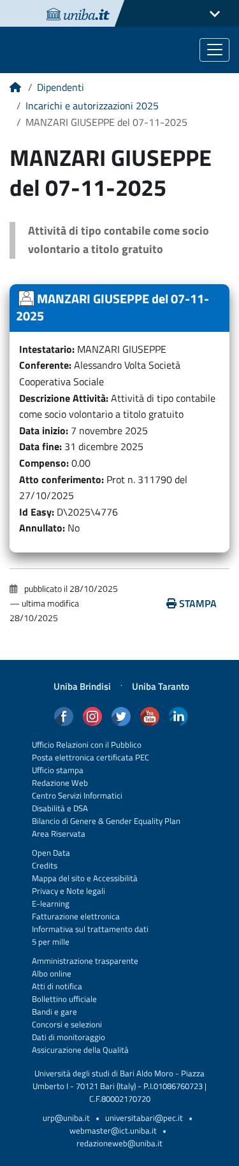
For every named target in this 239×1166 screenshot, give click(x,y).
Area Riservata (58, 834)
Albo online (51, 974)
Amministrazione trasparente (85, 961)
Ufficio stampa (57, 770)
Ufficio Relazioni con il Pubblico (86, 745)
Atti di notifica (57, 986)
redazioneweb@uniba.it (119, 1143)
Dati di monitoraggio (68, 1037)
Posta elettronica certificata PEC (90, 757)
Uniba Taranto (160, 686)
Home (15, 91)
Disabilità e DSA (60, 808)
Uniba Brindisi (82, 686)
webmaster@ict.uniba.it (113, 1131)
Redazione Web (60, 783)
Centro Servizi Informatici (77, 796)
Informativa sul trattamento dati (90, 929)
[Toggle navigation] (214, 50)
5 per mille (50, 942)
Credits (44, 866)
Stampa (198, 603)
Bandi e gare (54, 1012)
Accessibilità (114, 878)
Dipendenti (60, 87)
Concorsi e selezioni (67, 1025)
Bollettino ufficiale (64, 999)
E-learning (50, 904)
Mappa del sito (58, 878)
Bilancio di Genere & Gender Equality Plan (106, 821)
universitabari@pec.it (144, 1118)
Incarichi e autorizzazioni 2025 (92, 105)
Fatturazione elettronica (76, 916)
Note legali (85, 891)
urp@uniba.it (66, 1118)
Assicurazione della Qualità (80, 1050)
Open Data (51, 853)
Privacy (45, 891)
